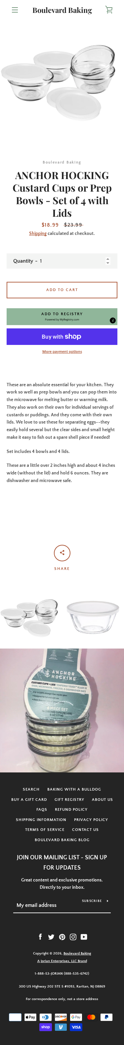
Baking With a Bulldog (74, 789)
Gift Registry (69, 800)
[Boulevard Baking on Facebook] (40, 936)
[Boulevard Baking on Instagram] (73, 936)
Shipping (38, 233)
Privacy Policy (91, 820)
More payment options (62, 352)
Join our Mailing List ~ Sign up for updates (62, 862)
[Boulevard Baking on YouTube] (84, 936)
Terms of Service (44, 830)
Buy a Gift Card (29, 800)
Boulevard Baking (62, 10)
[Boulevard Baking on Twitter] (51, 936)
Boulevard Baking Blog (62, 840)
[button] (62, 316)
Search (31, 789)
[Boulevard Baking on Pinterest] (62, 936)
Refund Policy (71, 809)
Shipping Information (41, 820)
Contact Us (85, 830)
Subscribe (92, 901)
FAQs (41, 809)
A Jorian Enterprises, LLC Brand (62, 961)
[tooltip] (113, 320)
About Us (102, 800)
